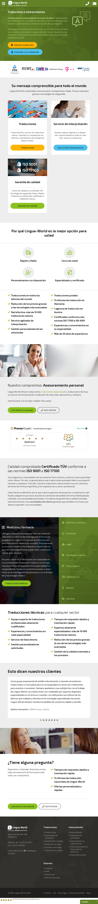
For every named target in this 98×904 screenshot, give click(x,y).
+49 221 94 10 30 (24, 842)
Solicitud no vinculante (22, 806)
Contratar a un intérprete (26, 52)
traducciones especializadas (54, 391)
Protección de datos (53, 844)
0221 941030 (50, 410)
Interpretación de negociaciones (77, 842)
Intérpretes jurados (78, 855)
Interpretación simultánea (76, 836)
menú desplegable (3, 3)
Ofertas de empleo (52, 877)
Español (85, 902)
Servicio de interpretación (70, 147)
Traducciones (27, 147)
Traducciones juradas (54, 850)
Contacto (47, 893)
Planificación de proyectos (51, 836)
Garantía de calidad (27, 205)
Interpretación (76, 832)
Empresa (48, 868)
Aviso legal (62, 893)
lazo (94, 3)
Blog (88, 893)
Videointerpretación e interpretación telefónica (79, 849)
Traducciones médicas (16, 583)
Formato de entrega (53, 847)
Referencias (50, 874)
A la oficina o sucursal (22, 410)
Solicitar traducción (24, 45)
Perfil (47, 871)
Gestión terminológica (54, 841)
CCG (54, 893)
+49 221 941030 (87, 3)
